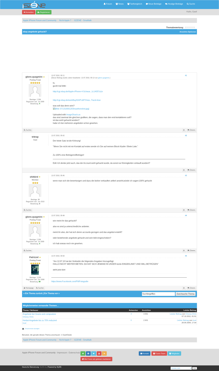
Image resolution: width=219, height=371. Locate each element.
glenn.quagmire (103, 78)
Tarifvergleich (136, 4)
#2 (186, 135)
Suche (192, 4)
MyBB (59, 367)
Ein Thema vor (51, 293)
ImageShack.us (73, 115)
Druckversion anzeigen (32, 328)
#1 (186, 75)
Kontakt (145, 353)
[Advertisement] (109, 53)
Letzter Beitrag (176, 314)
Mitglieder (175, 353)
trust (24, 323)
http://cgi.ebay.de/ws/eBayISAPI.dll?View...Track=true (77, 100)
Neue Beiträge (154, 4)
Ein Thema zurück (33, 293)
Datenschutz (74, 353)
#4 (186, 215)
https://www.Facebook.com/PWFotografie (69, 281)
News (121, 4)
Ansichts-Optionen (188, 32)
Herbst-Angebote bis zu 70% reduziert (40, 320)
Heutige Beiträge (175, 4)
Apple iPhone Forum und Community (39, 20)
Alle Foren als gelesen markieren (97, 359)
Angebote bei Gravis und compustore (39, 314)
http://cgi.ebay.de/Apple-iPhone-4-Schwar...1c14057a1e (78, 91)
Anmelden (29, 12)
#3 (186, 175)
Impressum (62, 353)
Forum (109, 4)
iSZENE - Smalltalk (83, 20)
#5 (186, 256)
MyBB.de (43, 367)
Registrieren (45, 12)
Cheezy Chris (28, 317)
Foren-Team (160, 353)
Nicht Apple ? (65, 20)
